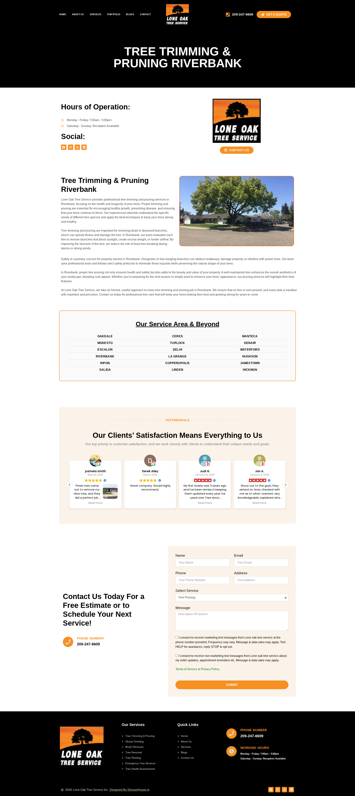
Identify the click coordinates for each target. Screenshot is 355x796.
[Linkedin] (84, 147)
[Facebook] (63, 147)
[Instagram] (70, 147)
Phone (180, 573)
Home (62, 14)
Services (95, 14)
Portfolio (113, 14)
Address (240, 573)
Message (182, 608)
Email (238, 555)
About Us (78, 14)
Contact (145, 14)
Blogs (130, 14)
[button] (285, 485)
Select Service (186, 591)
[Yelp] (77, 147)
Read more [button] (95, 503)
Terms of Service (186, 669)
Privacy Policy (210, 669)
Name (180, 555)
